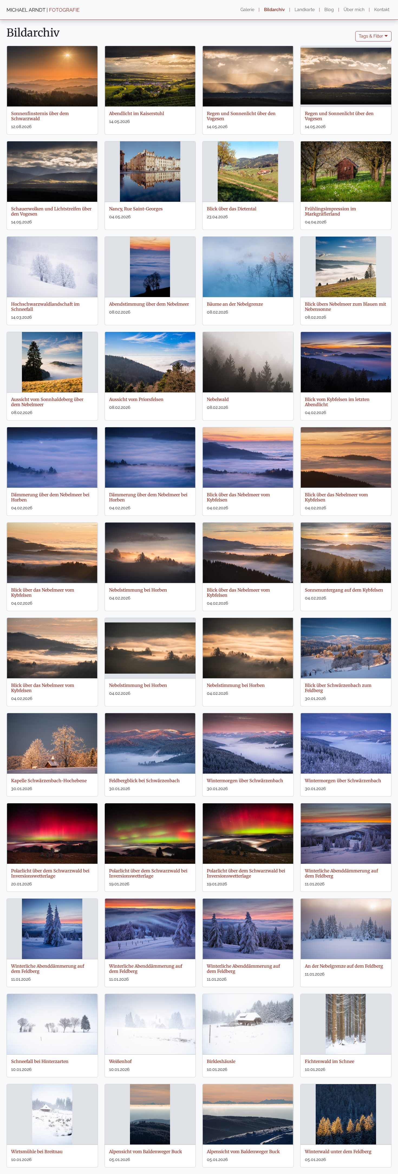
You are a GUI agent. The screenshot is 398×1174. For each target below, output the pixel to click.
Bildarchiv (274, 9)
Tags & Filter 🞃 (373, 36)
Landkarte (305, 9)
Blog (329, 9)
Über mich (354, 9)
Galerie (247, 9)
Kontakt (381, 9)
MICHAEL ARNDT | (43, 10)
